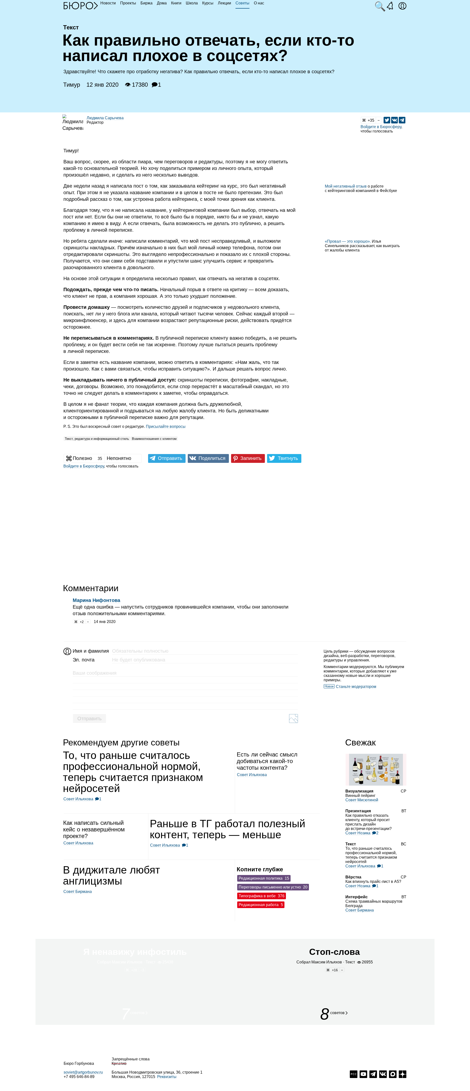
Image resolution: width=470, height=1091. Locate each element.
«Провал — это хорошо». (348, 241)
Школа (192, 3)
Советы (242, 3)
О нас (259, 3)
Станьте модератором (356, 686)
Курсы (207, 3)
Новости (108, 3)
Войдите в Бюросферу (381, 127)
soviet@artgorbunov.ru (83, 1072)
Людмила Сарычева (105, 118)
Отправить (89, 718)
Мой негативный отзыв (346, 186)
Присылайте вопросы (166, 426)
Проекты (128, 3)
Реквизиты (166, 1077)
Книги (176, 3)
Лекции (224, 3)
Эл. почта (83, 659)
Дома (162, 3)
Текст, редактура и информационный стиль (97, 439)
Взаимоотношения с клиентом (154, 439)
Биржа (147, 3)
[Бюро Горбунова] (81, 5)
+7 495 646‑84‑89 (79, 1077)
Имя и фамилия (90, 651)
